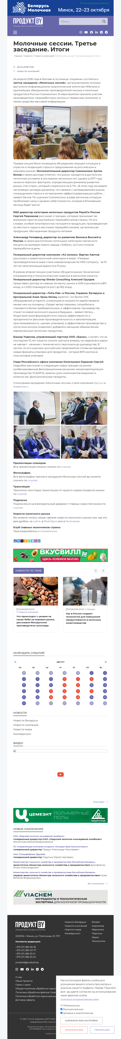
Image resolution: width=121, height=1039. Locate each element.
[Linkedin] (96, 32)
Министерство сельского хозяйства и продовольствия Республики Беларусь (54, 862)
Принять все (102, 1030)
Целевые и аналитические (78, 1013)
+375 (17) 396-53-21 (25, 953)
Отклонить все (74, 1030)
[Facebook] (91, 32)
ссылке (66, 466)
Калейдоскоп (22, 733)
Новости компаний (28, 71)
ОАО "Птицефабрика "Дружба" (29, 854)
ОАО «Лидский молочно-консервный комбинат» (38, 836)
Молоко (41, 609)
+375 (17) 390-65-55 (25, 947)
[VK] (101, 32)
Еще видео (99, 802)
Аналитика (98, 926)
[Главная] (28, 22)
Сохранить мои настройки (81, 1020)
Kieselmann (20, 386)
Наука (95, 937)
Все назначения (96, 883)
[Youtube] (86, 32)
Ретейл (96, 922)
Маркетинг (98, 929)
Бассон (98, 382)
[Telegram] (106, 32)
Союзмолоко (48, 531)
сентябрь (91, 662)
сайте (37, 521)
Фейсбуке (50, 521)
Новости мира (22, 729)
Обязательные (71, 1005)
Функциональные (73, 1009)
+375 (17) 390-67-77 (25, 950)
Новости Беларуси (25, 720)
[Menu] (15, 32)
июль (28, 662)
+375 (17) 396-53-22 (25, 957)
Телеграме (73, 521)
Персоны (97, 933)
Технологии (98, 941)
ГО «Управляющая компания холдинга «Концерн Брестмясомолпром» (50, 847)
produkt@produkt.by (27, 962)
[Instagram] (81, 32)
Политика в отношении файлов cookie (79, 999)
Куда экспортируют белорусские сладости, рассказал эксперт (80, 619)
